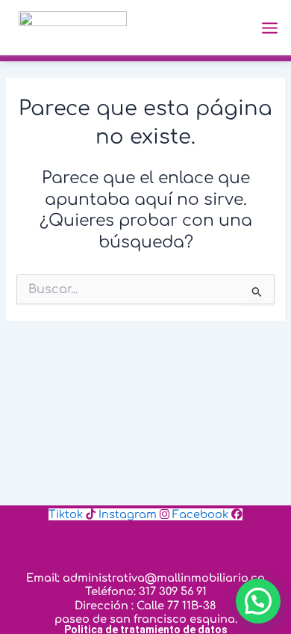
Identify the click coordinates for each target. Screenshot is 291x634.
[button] (258, 601)
